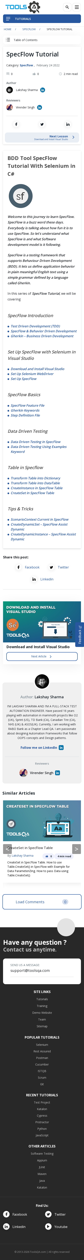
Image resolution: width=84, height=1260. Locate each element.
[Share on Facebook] (16, 124)
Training (42, 1006)
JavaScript (42, 1135)
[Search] (67, 7)
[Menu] (76, 7)
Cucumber (42, 1064)
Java (42, 1181)
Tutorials (42, 999)
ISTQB (42, 1071)
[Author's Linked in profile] (42, 89)
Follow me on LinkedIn (39, 747)
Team (42, 1019)
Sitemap (42, 1026)
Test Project (42, 1102)
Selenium (42, 1045)
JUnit (42, 1167)
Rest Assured (42, 1051)
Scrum (42, 1077)
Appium (42, 1160)
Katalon (42, 1109)
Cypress (42, 1115)
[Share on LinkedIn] (68, 124)
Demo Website (42, 1013)
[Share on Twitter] (42, 124)
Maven (42, 1174)
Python (42, 1129)
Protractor (42, 1122)
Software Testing (42, 1153)
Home (7, 29)
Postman (42, 1058)
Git (42, 1084)
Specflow (29, 29)
